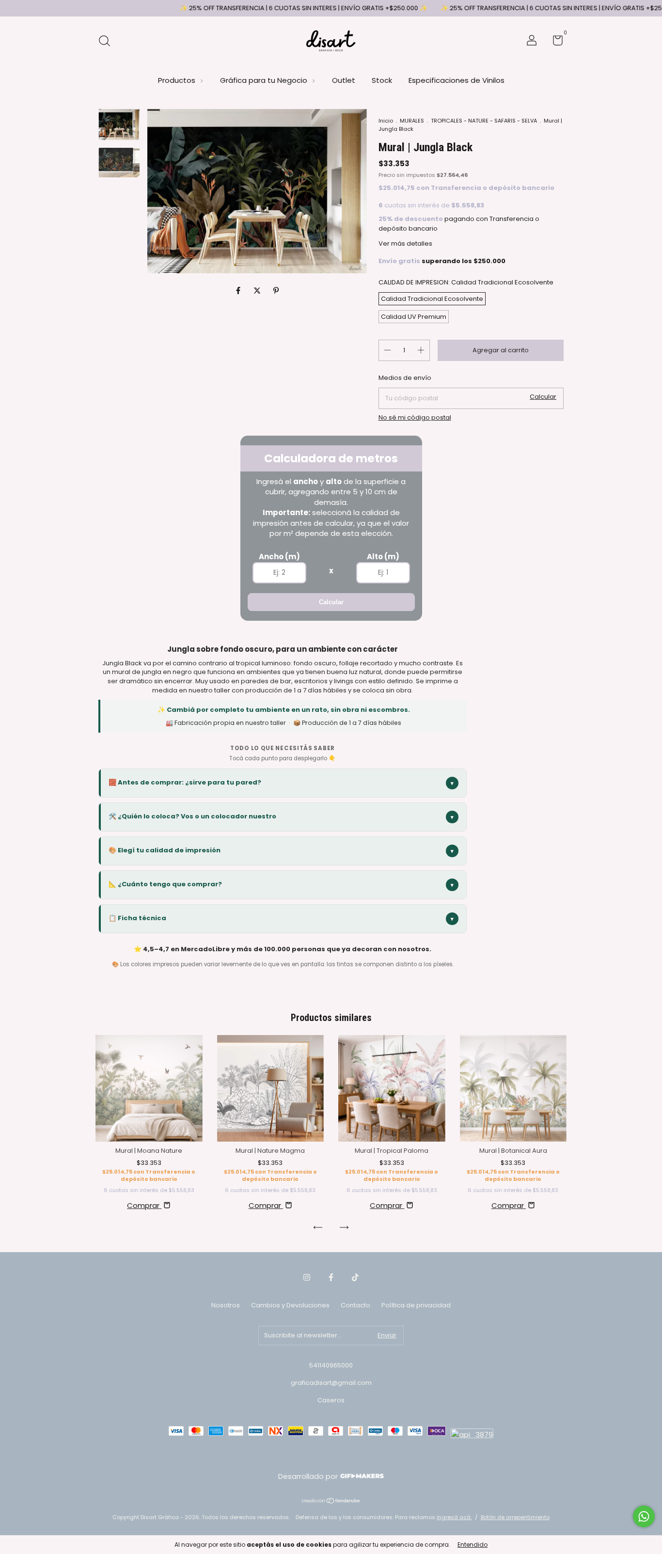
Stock (382, 80)
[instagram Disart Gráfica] (307, 1277)
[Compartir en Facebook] (239, 290)
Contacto (355, 1305)
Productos (177, 80)
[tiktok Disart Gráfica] (355, 1277)
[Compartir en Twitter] (258, 290)
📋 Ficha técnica (281, 918)
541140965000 (331, 1365)
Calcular (331, 602)
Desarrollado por (309, 1476)
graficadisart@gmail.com (331, 1382)
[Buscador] (107, 41)
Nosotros (225, 1305)
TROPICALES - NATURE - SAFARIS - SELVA (484, 121)
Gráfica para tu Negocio (264, 80)
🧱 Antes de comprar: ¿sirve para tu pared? (281, 782)
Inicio (385, 121)
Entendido (472, 1544)
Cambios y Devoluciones (290, 1305)
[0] (554, 42)
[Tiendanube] (331, 1501)
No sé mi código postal (414, 417)
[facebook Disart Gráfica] (331, 1277)
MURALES (412, 121)
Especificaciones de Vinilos (456, 80)
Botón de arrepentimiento (515, 1517)
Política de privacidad (416, 1305)
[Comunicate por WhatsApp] (644, 1516)
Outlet (343, 80)
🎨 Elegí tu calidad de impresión (281, 850)
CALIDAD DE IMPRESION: (465, 282)
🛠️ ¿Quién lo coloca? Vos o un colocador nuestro (281, 816)
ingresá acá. (454, 1517)
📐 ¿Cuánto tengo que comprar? (281, 884)
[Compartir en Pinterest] (276, 290)
